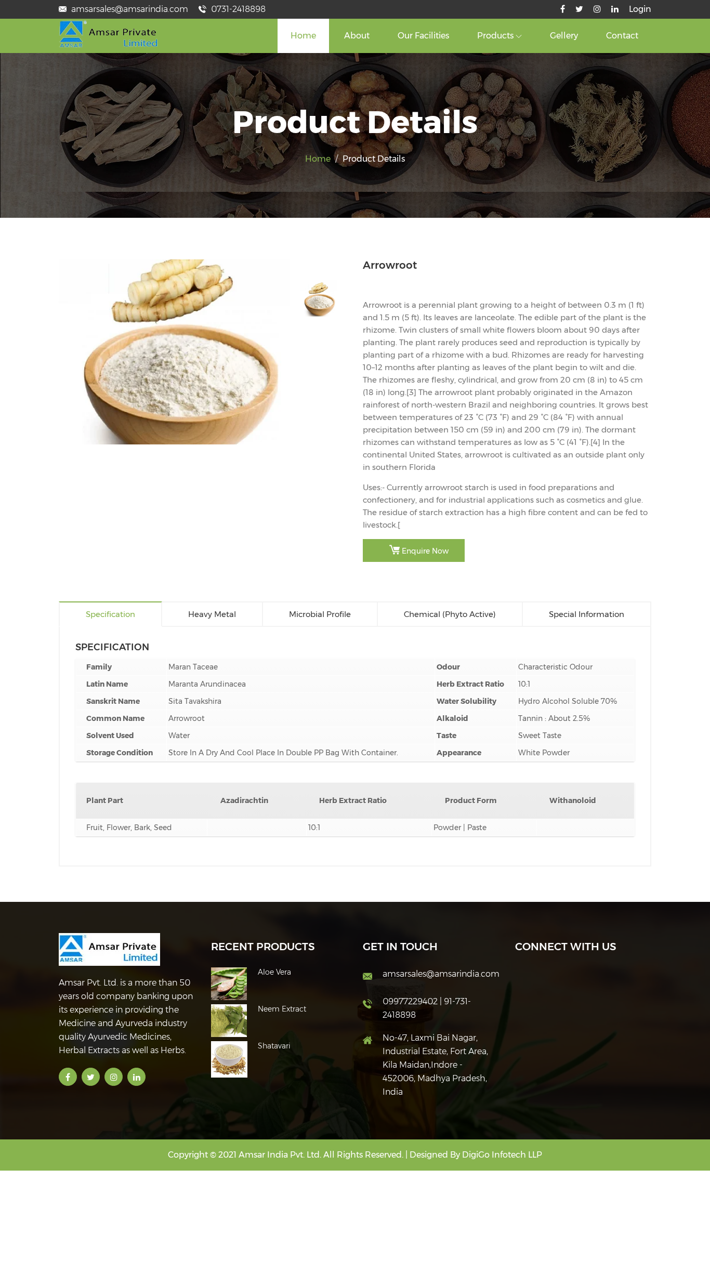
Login (640, 9)
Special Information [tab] (586, 614)
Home (303, 36)
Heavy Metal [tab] (212, 614)
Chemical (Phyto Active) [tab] (450, 614)
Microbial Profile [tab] (320, 614)
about (357, 36)
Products (496, 36)
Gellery (564, 36)
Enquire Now (424, 551)
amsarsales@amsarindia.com (128, 9)
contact (622, 36)
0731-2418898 (237, 9)
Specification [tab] (110, 614)
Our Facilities (423, 36)
